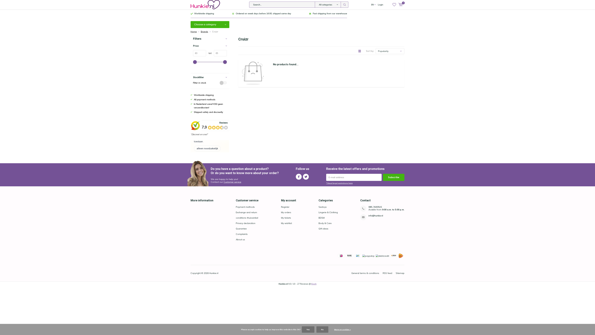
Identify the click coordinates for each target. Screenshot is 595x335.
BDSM (322, 217)
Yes (308, 329)
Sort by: (370, 51)
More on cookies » (342, 329)
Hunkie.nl (213, 273)
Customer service (232, 182)
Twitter (306, 177)
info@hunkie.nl (375, 215)
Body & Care (325, 223)
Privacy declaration (245, 223)
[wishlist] (394, 4)
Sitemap (400, 273)
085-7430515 (375, 207)
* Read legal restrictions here (339, 183)
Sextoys (323, 207)
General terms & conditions (365, 273)
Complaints (242, 234)
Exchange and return (246, 212)
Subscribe (393, 177)
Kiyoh (314, 284)
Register (285, 207)
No (322, 329)
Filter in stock (199, 82)
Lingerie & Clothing (328, 212)
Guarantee (241, 228)
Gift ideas (323, 228)
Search (344, 5)
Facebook (299, 177)
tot (209, 53)
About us (240, 239)
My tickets (286, 217)
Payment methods (245, 207)
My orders (286, 212)
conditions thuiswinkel (247, 217)
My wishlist (286, 223)
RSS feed (387, 273)
